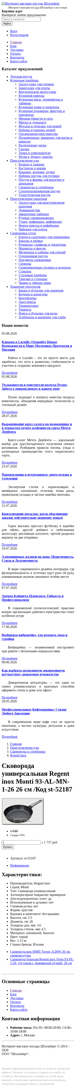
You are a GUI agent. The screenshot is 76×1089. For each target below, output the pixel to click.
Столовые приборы (33, 275)
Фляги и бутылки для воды (38, 313)
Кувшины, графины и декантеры (42, 244)
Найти (7, 23)
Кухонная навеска (31, 95)
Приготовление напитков (28, 199)
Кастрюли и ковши (32, 168)
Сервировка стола (23, 233)
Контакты (17, 57)
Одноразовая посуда (33, 256)
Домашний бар (29, 210)
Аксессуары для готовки (36, 84)
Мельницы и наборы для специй (42, 252)
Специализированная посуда (39, 191)
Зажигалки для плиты (34, 88)
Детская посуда (21, 76)
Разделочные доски (32, 145)
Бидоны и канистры (33, 294)
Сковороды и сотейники (36, 187)
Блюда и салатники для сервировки (44, 237)
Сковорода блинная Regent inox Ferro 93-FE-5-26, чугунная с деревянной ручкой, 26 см (42, 961)
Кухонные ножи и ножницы (39, 107)
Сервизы (25, 263)
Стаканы (25, 271)
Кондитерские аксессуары (37, 92)
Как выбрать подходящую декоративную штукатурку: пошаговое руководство (33, 672)
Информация (19, 865)
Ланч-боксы (27, 302)
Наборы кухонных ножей (37, 130)
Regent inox (18, 755)
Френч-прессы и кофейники (39, 225)
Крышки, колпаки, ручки (37, 172)
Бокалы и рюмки (31, 241)
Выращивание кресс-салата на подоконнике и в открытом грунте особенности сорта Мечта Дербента (37, 428)
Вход (13, 31)
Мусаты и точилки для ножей (40, 126)
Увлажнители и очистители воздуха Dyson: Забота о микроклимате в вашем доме (34, 386)
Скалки (24, 149)
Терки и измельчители (35, 153)
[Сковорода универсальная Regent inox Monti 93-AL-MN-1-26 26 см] (23, 824)
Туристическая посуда (34, 195)
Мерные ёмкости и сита (36, 118)
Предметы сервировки (35, 260)
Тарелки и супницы (33, 279)
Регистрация (19, 35)
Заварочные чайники (34, 214)
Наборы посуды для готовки (39, 176)
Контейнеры (28, 298)
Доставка (16, 50)
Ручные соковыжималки (36, 218)
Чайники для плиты (33, 229)
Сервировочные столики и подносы (45, 267)
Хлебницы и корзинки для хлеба (42, 317)
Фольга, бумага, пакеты (36, 157)
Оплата (15, 53)
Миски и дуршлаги (32, 122)
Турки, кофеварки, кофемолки (40, 221)
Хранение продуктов (25, 286)
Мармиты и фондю (32, 248)
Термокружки (28, 305)
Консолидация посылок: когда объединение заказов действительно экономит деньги (35, 515)
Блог (13, 46)
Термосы (25, 309)
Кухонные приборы (24, 80)
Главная (16, 42)
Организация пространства (38, 134)
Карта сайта (18, 61)
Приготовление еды (24, 160)
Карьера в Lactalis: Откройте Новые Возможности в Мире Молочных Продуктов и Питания (37, 345)
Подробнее (10, 373)
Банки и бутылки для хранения (41, 290)
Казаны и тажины (31, 164)
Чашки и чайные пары (35, 283)
